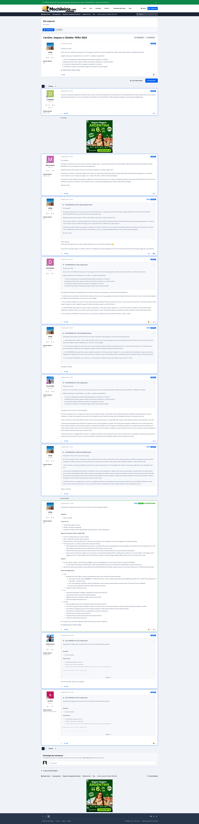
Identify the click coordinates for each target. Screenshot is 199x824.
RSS (69, 821)
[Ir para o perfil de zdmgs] (50, 46)
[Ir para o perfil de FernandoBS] (50, 380)
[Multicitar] (61, 113)
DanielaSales (50, 268)
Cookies (63, 821)
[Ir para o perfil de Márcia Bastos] (50, 159)
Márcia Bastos (50, 165)
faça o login (86, 758)
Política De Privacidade (47, 821)
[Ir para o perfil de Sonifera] (50, 695)
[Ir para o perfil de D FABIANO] (50, 93)
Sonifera (50, 701)
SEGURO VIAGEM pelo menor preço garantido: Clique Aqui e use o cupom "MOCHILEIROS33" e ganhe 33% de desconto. (77, 2)
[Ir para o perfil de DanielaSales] (50, 262)
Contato (57, 821)
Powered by (150, 821)
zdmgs (50, 52)
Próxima (50, 86)
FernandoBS (50, 386)
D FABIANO (50, 100)
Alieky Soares (50, 644)
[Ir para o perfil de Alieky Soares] (50, 638)
